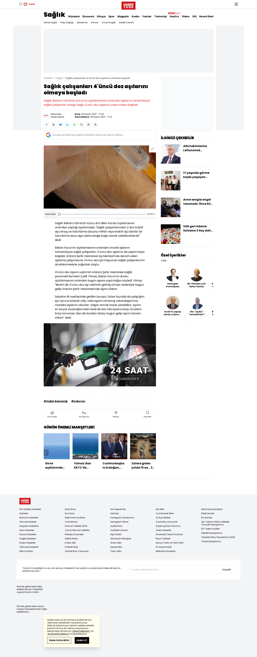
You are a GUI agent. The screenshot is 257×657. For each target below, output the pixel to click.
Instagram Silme (119, 521)
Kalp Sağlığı (66, 22)
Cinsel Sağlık (109, 22)
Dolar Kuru (70, 509)
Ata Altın (160, 509)
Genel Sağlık (50, 22)
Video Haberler (163, 530)
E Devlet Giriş (71, 546)
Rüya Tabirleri (163, 538)
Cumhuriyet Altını (165, 513)
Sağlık (54, 14)
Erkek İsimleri (207, 513)
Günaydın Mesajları (120, 538)
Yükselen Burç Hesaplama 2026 (218, 537)
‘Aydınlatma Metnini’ (58, 633)
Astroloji (114, 513)
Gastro (174, 16)
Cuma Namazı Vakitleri (77, 530)
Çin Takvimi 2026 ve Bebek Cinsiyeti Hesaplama (215, 523)
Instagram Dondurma (122, 517)
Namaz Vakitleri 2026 (76, 525)
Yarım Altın (116, 551)
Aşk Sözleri (115, 534)
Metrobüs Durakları (166, 551)
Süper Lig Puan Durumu (168, 525)
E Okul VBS (70, 542)
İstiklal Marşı (71, 538)
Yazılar (147, 16)
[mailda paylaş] (81, 124)
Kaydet (227, 569)
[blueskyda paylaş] (60, 124)
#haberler (78, 401)
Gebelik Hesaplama (211, 532)
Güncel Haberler (27, 521)
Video (186, 16)
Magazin (123, 16)
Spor (111, 16)
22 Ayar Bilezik (163, 517)
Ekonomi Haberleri (28, 517)
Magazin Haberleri (29, 525)
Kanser (94, 22)
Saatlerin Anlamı (119, 530)
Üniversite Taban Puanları (169, 534)
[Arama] (21, 4)
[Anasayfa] (25, 501)
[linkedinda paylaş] (67, 124)
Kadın (136, 16)
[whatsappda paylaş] (74, 124)
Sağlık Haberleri (27, 538)
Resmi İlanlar (207, 16)
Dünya (101, 16)
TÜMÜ (164, 260)
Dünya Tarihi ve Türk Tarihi (170, 542)
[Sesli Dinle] (59, 214)
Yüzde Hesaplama (211, 541)
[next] (154, 452)
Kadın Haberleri (27, 542)
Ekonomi (88, 16)
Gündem (74, 16)
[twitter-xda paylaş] (53, 124)
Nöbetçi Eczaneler (74, 534)
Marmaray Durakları (212, 509)
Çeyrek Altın (116, 546)
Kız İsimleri (206, 517)
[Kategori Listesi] (236, 4)
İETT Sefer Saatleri (210, 528)
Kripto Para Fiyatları (75, 517)
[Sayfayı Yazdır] (88, 124)
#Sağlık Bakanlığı (56, 401)
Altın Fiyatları (26, 551)
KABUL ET (82, 640)
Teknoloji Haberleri (28, 546)
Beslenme (82, 22)
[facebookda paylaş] (46, 124)
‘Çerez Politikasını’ (81, 631)
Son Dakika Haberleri (30, 509)
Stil (194, 16)
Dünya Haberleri (27, 534)
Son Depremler (118, 509)
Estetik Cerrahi (126, 22)
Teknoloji (160, 16)
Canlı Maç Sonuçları (167, 521)
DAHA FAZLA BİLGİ (59, 640)
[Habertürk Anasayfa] (128, 4)
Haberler (48, 78)
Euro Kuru (70, 513)
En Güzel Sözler (164, 546)
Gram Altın (116, 542)
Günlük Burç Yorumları (77, 551)
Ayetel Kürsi (116, 525)
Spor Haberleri (26, 530)
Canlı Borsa (71, 521)
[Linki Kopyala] (95, 124)
